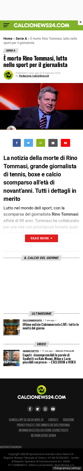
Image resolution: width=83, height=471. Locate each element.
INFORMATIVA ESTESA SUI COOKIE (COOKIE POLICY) (43, 430)
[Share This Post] (40, 143)
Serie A (21, 38)
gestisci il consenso (10, 446)
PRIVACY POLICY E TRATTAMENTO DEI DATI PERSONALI (43, 425)
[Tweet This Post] (28, 143)
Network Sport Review (43, 435)
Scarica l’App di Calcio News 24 (26, 419)
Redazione (68, 419)
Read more (40, 238)
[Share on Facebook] (17, 143)
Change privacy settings (67, 468)
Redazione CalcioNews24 (34, 76)
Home (7, 38)
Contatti (53, 419)
